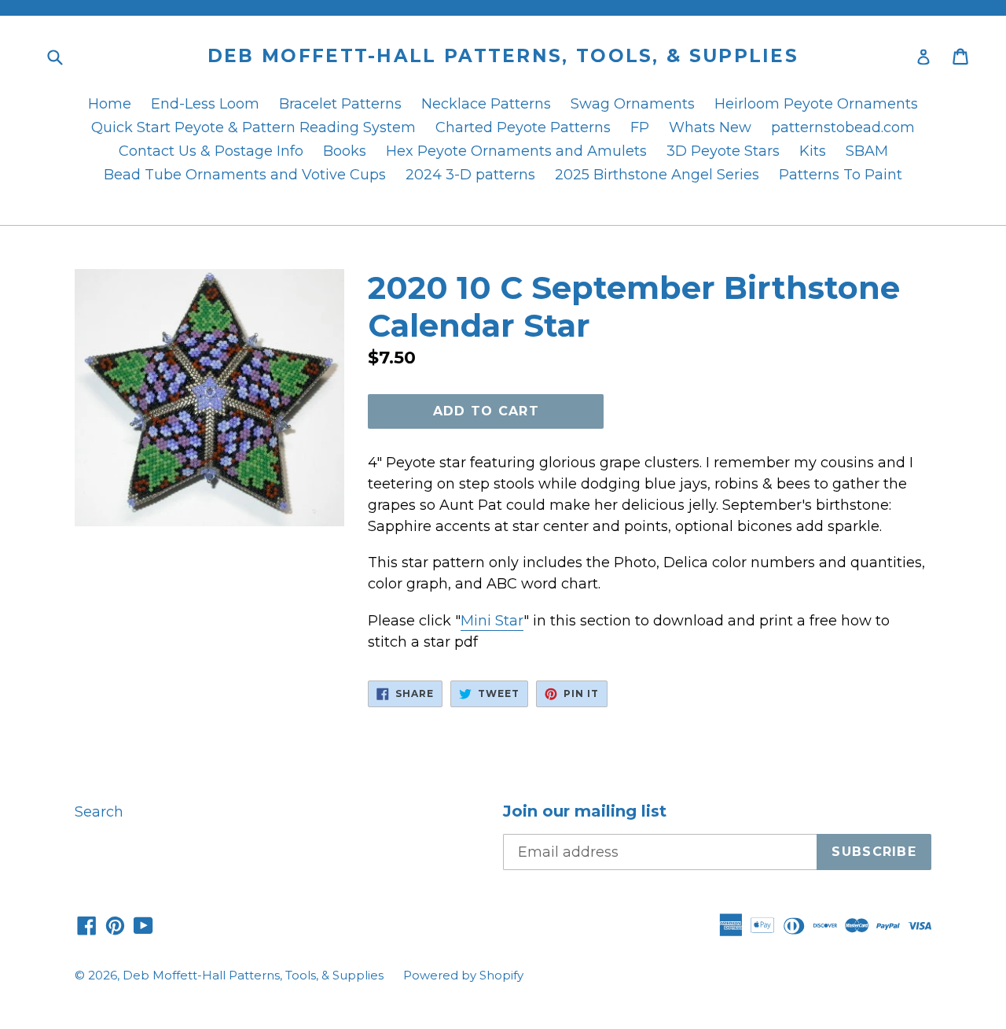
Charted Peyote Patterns (523, 127)
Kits (812, 151)
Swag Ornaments (633, 103)
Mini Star (492, 620)
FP (639, 127)
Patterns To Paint (840, 174)
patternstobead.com (843, 127)
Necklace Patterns (486, 103)
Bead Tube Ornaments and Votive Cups (245, 174)
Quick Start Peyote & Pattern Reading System (253, 127)
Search (99, 812)
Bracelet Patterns (340, 103)
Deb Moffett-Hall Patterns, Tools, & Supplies (503, 56)
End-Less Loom (205, 103)
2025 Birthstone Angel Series (657, 174)
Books (344, 151)
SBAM (867, 151)
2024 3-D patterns (470, 174)
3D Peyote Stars (723, 151)
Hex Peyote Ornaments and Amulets (516, 151)
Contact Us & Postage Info (211, 151)
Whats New (710, 127)
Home (109, 103)
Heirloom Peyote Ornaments (816, 103)
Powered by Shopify (463, 975)
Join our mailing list (584, 811)
